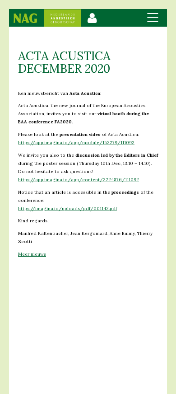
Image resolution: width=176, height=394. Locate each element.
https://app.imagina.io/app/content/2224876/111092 (78, 180)
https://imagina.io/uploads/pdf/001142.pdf (67, 208)
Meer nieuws (32, 254)
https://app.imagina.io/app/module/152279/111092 (76, 142)
